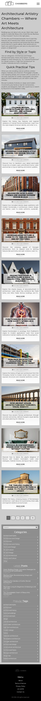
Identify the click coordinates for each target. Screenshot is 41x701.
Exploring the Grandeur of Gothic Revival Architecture (16, 581)
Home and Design (9, 547)
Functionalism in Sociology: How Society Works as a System (20, 321)
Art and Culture (8, 550)
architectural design (9, 644)
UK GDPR (20, 689)
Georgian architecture (10, 641)
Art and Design (8, 552)
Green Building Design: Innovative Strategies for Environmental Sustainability (19, 570)
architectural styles (9, 604)
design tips (7, 655)
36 (32, 518)
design (5, 619)
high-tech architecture (10, 627)
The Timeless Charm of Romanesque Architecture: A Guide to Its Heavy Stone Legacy (20, 488)
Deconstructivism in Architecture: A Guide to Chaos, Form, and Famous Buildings (20, 278)
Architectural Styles (9, 535)
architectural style (9, 616)
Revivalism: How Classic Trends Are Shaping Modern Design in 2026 (20, 195)
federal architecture (9, 658)
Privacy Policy (20, 686)
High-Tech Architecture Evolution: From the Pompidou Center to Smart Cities (20, 362)
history (5, 633)
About (20, 680)
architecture (7, 607)
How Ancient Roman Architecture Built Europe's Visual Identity (20, 405)
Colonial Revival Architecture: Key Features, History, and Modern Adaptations (20, 110)
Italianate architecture (10, 636)
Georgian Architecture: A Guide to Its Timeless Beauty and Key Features (21, 237)
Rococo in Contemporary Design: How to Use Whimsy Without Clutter (20, 447)
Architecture (7, 541)
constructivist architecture (12, 647)
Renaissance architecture (11, 638)
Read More (20, 128)
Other (5, 561)
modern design (8, 630)
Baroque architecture (10, 653)
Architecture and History (11, 544)
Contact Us (20, 692)
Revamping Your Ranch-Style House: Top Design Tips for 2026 (21, 153)
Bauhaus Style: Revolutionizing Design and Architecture (17, 576)
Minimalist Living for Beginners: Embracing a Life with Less (19, 587)
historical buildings (9, 613)
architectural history (9, 610)
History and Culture (9, 558)
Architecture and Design (11, 538)
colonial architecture (10, 621)
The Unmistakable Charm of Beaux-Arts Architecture (16, 593)
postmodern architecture (11, 624)
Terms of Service (20, 683)
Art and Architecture (10, 555)
